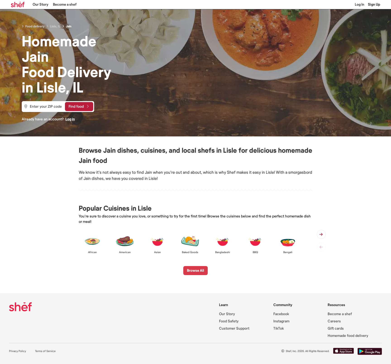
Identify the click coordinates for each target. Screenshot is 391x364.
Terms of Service (45, 351)
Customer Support (234, 328)
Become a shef (64, 4)
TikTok (278, 328)
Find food (76, 106)
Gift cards (336, 328)
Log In (359, 4)
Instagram (281, 321)
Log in (70, 119)
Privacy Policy (17, 351)
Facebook (281, 314)
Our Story (40, 4)
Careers (334, 321)
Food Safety (228, 321)
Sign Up (374, 4)
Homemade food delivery (348, 335)
